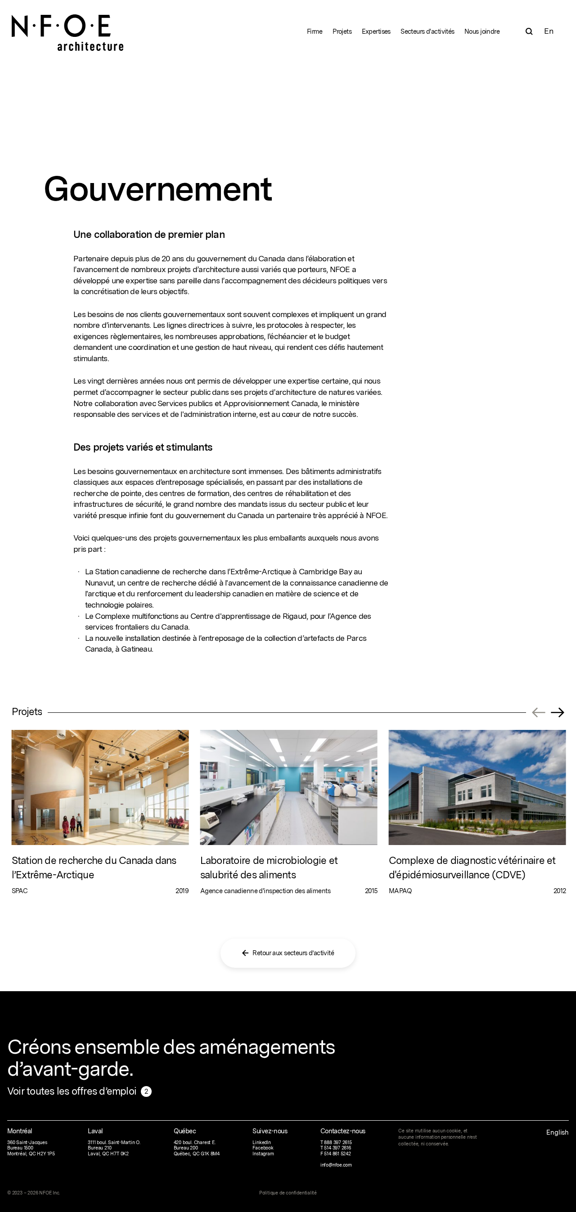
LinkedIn (261, 1142)
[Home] (68, 25)
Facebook (262, 1148)
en (548, 31)
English (557, 1132)
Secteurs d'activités (427, 31)
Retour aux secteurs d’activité (293, 953)
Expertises (376, 31)
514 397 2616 (337, 1148)
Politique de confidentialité (288, 1193)
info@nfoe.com (336, 1165)
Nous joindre (482, 31)
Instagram (263, 1154)
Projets (342, 31)
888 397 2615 (338, 1142)
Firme (315, 31)
